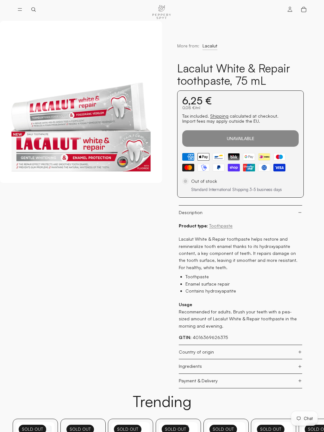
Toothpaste (221, 225)
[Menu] (20, 9)
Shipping (219, 116)
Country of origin (196, 352)
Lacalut (209, 45)
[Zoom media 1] (81, 102)
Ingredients (190, 366)
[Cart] (304, 9)
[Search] (33, 9)
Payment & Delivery (198, 380)
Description (190, 212)
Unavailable (240, 138)
